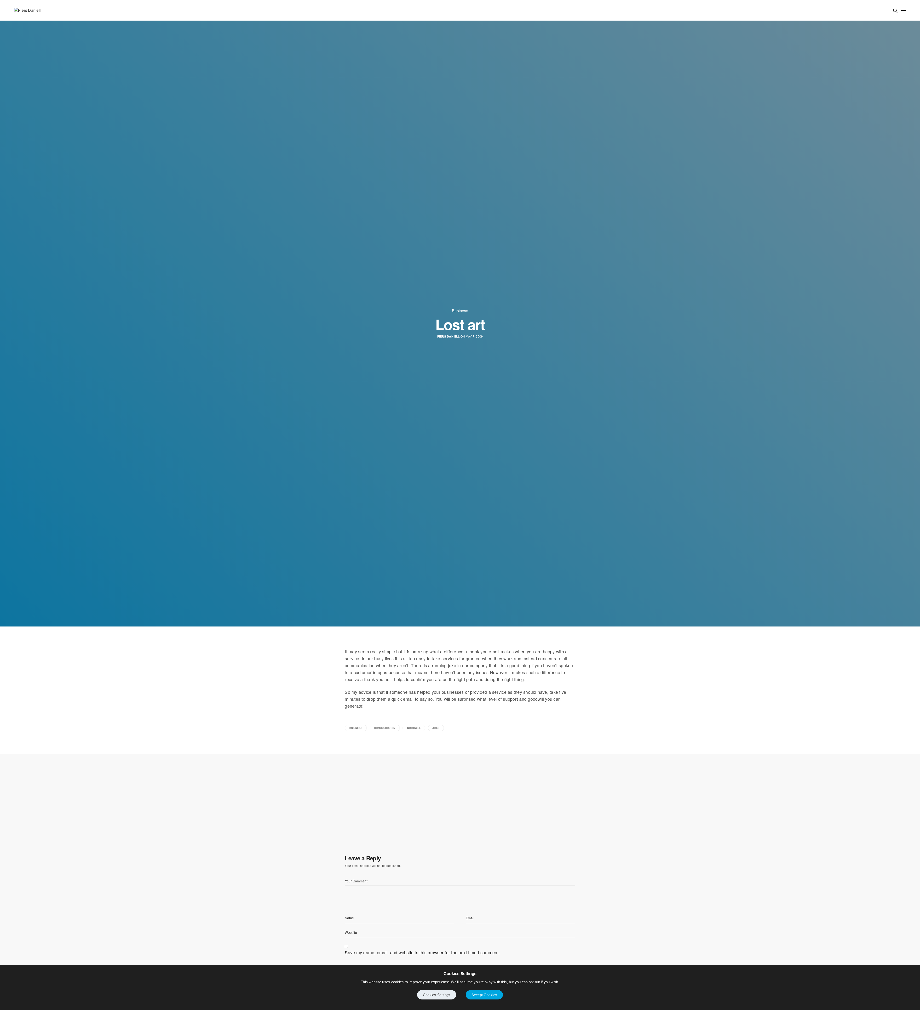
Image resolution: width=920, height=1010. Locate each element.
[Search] (895, 11)
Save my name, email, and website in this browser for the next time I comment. (422, 952)
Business (460, 311)
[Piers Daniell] (27, 10)
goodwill (414, 728)
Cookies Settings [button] (436, 995)
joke (435, 728)
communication (384, 728)
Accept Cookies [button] (484, 995)
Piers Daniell (448, 336)
